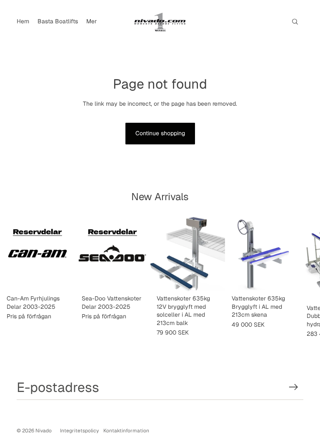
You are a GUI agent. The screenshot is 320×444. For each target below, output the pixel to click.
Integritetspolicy (79, 430)
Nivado (43, 430)
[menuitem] (23, 21)
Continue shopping (160, 133)
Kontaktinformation (126, 430)
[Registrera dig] (293, 387)
